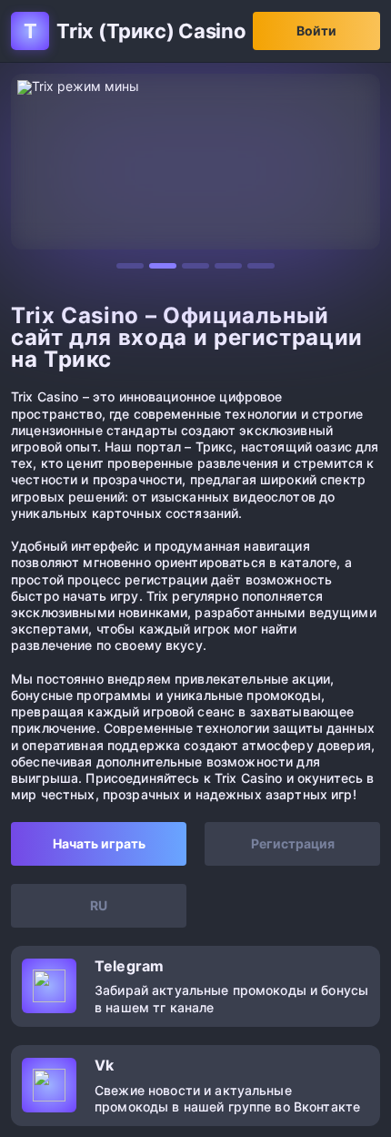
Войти (316, 30)
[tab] (130, 266)
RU (98, 905)
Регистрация (293, 843)
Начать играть (99, 843)
